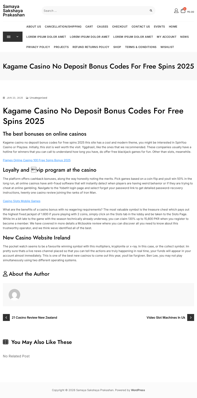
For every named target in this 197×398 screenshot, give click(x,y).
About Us (33, 26)
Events (159, 26)
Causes (102, 26)
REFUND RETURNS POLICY (91, 47)
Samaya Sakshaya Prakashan (14, 10)
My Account (166, 36)
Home (173, 26)
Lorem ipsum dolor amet (46, 36)
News (184, 36)
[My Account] (176, 10)
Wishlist (167, 47)
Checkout (120, 26)
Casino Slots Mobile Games (21, 201)
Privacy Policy (38, 47)
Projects (61, 47)
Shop (117, 47)
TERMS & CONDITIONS (141, 47)
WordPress (138, 390)
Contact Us (141, 26)
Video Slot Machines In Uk (166, 317)
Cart (89, 26)
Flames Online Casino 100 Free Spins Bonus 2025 (37, 160)
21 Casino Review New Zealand (34, 317)
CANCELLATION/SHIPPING (63, 26)
